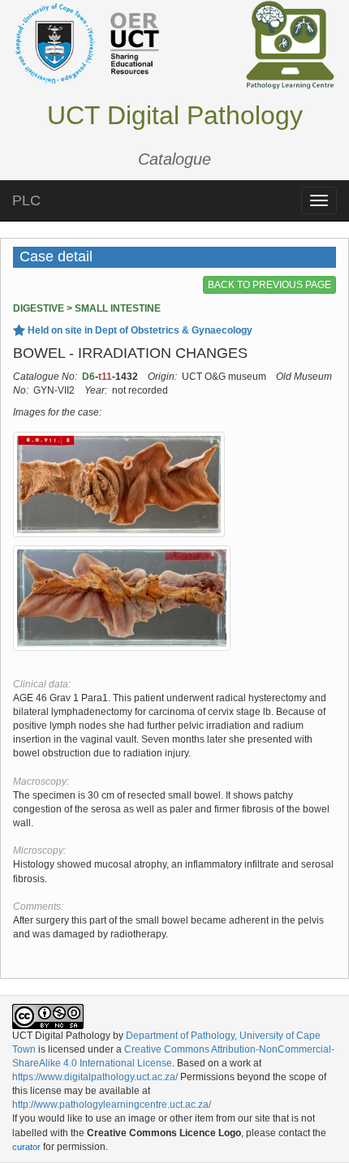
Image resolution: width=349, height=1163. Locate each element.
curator (26, 1147)
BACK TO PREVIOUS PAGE (269, 285)
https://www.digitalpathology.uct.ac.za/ (95, 1077)
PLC (26, 200)
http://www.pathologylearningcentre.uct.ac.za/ (111, 1104)
